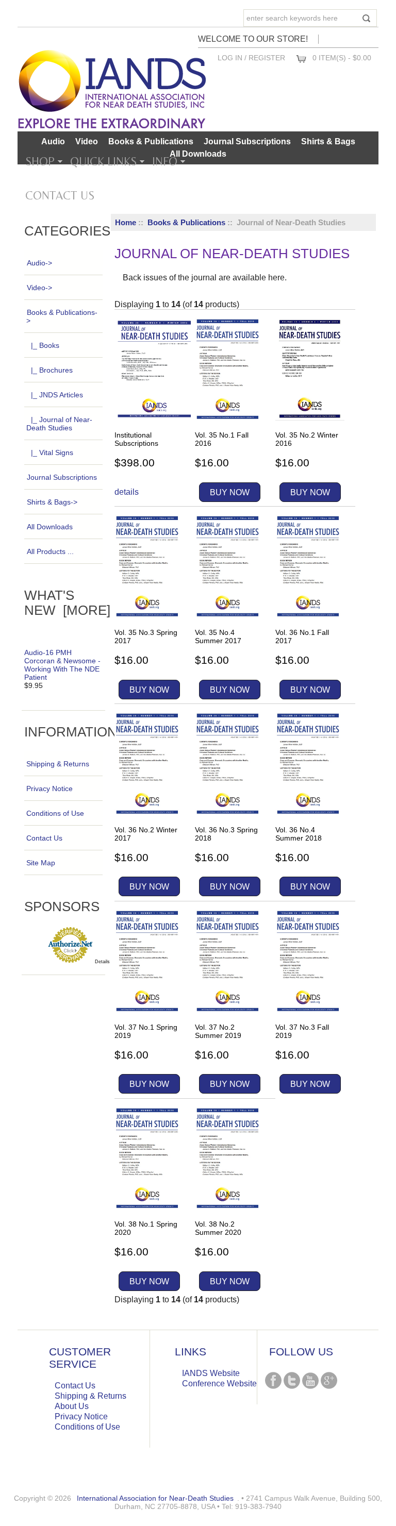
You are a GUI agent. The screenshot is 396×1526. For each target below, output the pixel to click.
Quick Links (103, 161)
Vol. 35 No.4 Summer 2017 (218, 636)
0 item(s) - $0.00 (341, 58)
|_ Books (45, 345)
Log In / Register (251, 58)
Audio (53, 141)
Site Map (40, 863)
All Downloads (198, 153)
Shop (40, 161)
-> (61, 316)
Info (164, 161)
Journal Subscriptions (247, 141)
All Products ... (50, 551)
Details (102, 961)
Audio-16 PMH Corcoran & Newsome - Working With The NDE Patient (62, 664)
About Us (72, 1406)
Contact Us (59, 195)
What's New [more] (67, 602)
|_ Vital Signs (52, 452)
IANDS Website (211, 1373)
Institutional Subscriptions (136, 439)
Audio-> (39, 263)
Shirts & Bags (328, 141)
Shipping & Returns (57, 764)
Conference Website (219, 1383)
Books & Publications (186, 222)
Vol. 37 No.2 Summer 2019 (218, 1031)
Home (125, 222)
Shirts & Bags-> (52, 502)
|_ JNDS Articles (57, 395)
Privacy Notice (49, 788)
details (126, 492)
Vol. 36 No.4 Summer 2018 (298, 834)
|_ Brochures (52, 370)
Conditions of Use (55, 813)
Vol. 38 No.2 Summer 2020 (218, 1228)
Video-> (39, 287)
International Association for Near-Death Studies (155, 1498)
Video (86, 141)
